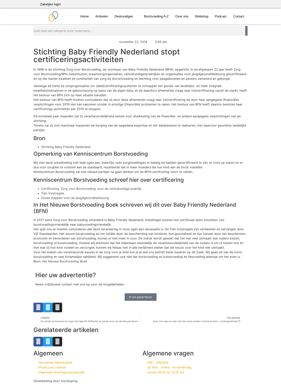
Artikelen (101, 16)
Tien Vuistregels (52, 193)
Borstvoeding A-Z (156, 16)
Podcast (221, 16)
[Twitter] (48, 307)
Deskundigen (124, 16)
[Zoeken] (246, 31)
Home (84, 16)
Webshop (201, 16)
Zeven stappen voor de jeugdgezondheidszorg (75, 198)
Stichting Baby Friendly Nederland (65, 147)
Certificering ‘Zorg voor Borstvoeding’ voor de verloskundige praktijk (91, 189)
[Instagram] (57, 307)
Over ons (181, 16)
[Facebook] (38, 307)
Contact (238, 16)
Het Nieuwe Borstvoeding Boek (64, 261)
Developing (69, 381)
